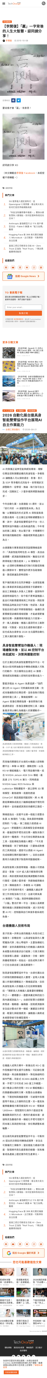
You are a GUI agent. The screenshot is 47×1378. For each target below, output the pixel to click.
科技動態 (7, 22)
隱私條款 (8, 1348)
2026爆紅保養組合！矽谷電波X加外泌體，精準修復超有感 (7, 1322)
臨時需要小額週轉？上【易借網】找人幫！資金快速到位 (22, 1301)
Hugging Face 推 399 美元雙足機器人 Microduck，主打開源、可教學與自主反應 (26, 237)
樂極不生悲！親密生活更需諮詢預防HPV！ (6, 1301)
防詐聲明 (23, 1351)
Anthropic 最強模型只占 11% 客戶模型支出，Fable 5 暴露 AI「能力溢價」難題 (26, 226)
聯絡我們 (29, 1348)
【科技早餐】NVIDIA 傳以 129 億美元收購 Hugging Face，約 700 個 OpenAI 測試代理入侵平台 (30, 365)
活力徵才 (38, 1348)
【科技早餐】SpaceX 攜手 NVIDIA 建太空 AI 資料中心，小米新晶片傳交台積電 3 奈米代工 (30, 393)
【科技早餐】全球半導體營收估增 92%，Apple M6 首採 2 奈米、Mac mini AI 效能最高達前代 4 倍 (30, 379)
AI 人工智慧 (8, 411)
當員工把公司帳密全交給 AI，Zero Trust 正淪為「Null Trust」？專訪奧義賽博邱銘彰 (26, 248)
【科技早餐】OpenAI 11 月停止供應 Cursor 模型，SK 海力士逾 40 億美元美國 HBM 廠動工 (30, 350)
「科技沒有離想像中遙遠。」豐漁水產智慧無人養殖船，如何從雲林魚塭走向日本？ (26, 215)
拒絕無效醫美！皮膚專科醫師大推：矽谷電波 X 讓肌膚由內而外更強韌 (6, 1280)
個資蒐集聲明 (18, 319)
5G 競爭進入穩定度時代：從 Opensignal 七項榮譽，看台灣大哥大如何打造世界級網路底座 (26, 204)
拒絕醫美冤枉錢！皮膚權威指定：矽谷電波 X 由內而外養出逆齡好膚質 (22, 1280)
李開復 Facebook (25, 173)
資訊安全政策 (19, 1348)
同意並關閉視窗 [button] (11, 1372)
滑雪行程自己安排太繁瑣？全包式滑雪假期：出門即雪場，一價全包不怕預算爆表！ (22, 1322)
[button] (4, 3)
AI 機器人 (21, 411)
